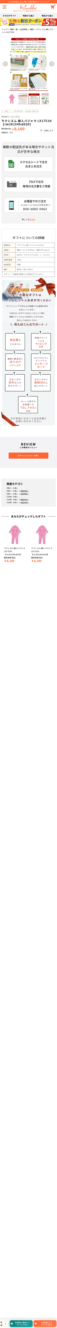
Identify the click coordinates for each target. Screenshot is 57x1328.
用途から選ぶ (28, 15)
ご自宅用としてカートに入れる (46, 1323)
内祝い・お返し (12, 488)
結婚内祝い (25, 491)
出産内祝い (25, 494)
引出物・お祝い (12, 496)
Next (51, 63)
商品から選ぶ (47, 15)
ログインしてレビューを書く (28, 455)
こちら (32, 219)
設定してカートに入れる (22, 1323)
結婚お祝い (25, 499)
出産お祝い (25, 502)
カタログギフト (9, 15)
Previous (5, 63)
